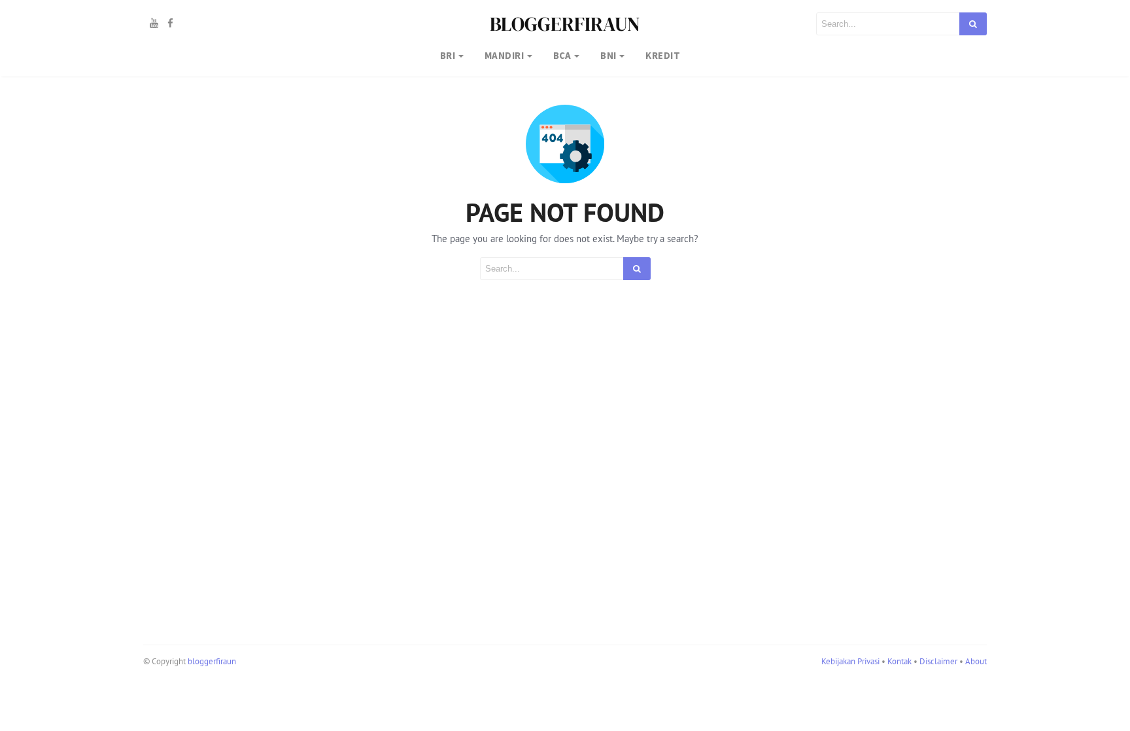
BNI (608, 55)
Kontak (899, 661)
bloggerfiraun (212, 661)
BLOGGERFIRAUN (565, 23)
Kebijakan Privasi (850, 661)
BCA (562, 55)
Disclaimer (938, 661)
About (976, 661)
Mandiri (504, 55)
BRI (447, 55)
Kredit (662, 55)
